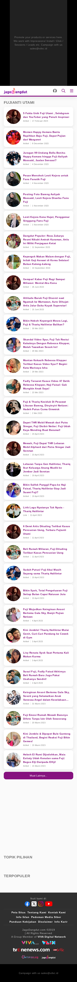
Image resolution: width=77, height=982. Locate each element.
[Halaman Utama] (15, 91)
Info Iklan (22, 917)
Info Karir (61, 921)
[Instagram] (40, 903)
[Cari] (63, 91)
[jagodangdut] (49, 957)
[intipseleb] (29, 957)
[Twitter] (34, 903)
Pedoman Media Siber (46, 917)
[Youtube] (48, 903)
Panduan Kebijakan (22, 921)
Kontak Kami (57, 912)
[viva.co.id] (30, 942)
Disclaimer (45, 921)
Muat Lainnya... (38, 775)
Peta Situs (18, 912)
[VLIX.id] (48, 942)
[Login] (54, 91)
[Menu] (72, 91)
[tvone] (31, 950)
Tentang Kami (36, 912)
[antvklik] (58, 950)
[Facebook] (27, 903)
